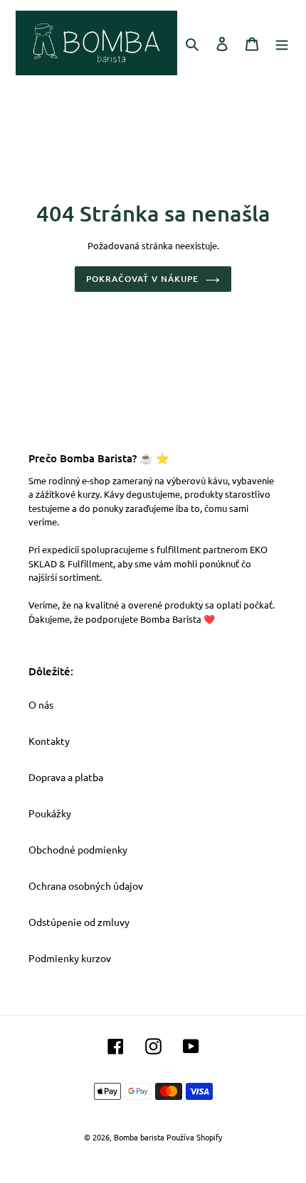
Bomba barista (139, 1137)
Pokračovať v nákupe (142, 279)
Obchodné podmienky (77, 849)
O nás (40, 704)
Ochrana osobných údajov (85, 885)
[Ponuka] (282, 43)
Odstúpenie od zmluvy (79, 921)
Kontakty (49, 740)
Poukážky (49, 813)
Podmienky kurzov (69, 958)
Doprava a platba (65, 776)
